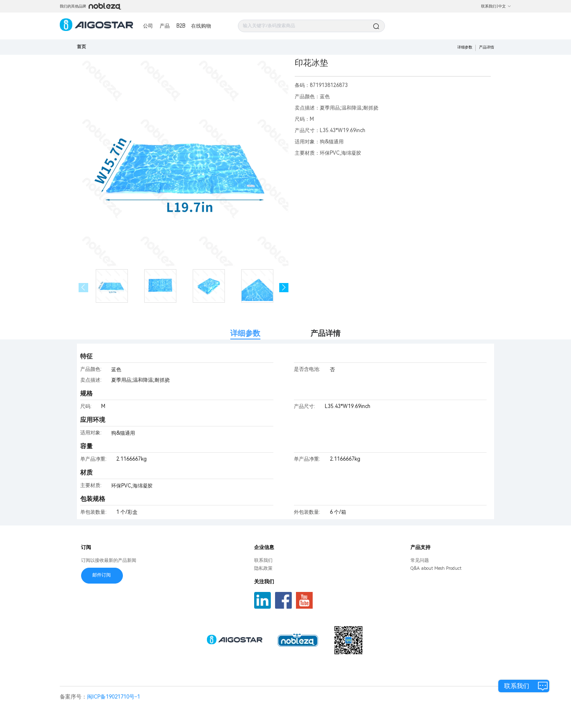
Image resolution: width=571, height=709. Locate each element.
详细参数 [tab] (245, 333)
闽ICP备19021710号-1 (113, 697)
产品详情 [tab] (326, 333)
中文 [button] (502, 6)
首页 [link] (81, 46)
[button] (284, 288)
